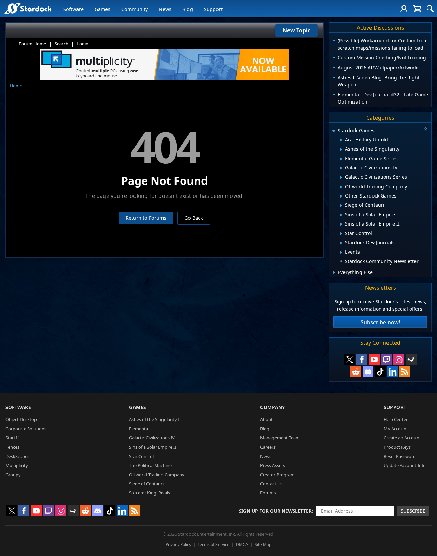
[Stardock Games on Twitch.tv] (386, 359)
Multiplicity (16, 465)
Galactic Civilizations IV (152, 438)
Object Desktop (21, 419)
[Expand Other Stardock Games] (341, 196)
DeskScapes (17, 456)
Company (272, 407)
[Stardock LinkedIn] (392, 372)
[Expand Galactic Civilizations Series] (341, 177)
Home (16, 86)
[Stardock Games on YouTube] (374, 359)
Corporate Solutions (25, 428)
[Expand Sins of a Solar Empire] (341, 215)
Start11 (12, 438)
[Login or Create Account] (403, 8)
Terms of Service (213, 544)
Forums (268, 493)
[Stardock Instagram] (399, 359)
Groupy (13, 475)
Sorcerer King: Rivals (149, 493)
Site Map (263, 544)
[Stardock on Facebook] (362, 359)
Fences (12, 447)
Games (102, 9)
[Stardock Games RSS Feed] (405, 372)
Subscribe (413, 510)
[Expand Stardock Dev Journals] (341, 243)
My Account (396, 428)
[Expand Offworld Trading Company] (341, 187)
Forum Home (32, 44)
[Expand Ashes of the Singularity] (341, 149)
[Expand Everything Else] (334, 272)
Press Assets (272, 465)
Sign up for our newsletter (275, 510)
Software (73, 9)
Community (134, 9)
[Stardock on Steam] (411, 359)
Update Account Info (405, 465)
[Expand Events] (341, 252)
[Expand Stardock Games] (333, 131)
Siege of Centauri (146, 483)
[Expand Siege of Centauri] (341, 205)
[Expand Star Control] (341, 233)
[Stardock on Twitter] (349, 359)
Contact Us (271, 483)
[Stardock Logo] (27, 8)
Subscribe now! (380, 322)
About (266, 419)
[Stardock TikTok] (380, 372)
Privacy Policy (178, 544)
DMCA (242, 544)
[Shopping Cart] (417, 8)
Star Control (141, 456)
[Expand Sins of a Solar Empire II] (341, 224)
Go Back (193, 218)
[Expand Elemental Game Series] (341, 159)
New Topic (296, 30)
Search (61, 44)
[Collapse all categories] (426, 128)
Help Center (396, 419)
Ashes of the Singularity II (155, 419)
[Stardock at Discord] (368, 372)
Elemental (139, 428)
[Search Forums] (430, 8)
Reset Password (400, 456)
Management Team (280, 438)
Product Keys (397, 447)
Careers (268, 447)
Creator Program (277, 475)
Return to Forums (146, 218)
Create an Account (402, 438)
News (165, 9)
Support (213, 9)
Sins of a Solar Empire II (152, 447)
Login (82, 44)
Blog (187, 9)
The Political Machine (150, 465)
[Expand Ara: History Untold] (341, 140)
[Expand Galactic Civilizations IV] (341, 168)
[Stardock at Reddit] (356, 372)
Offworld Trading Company (156, 475)
